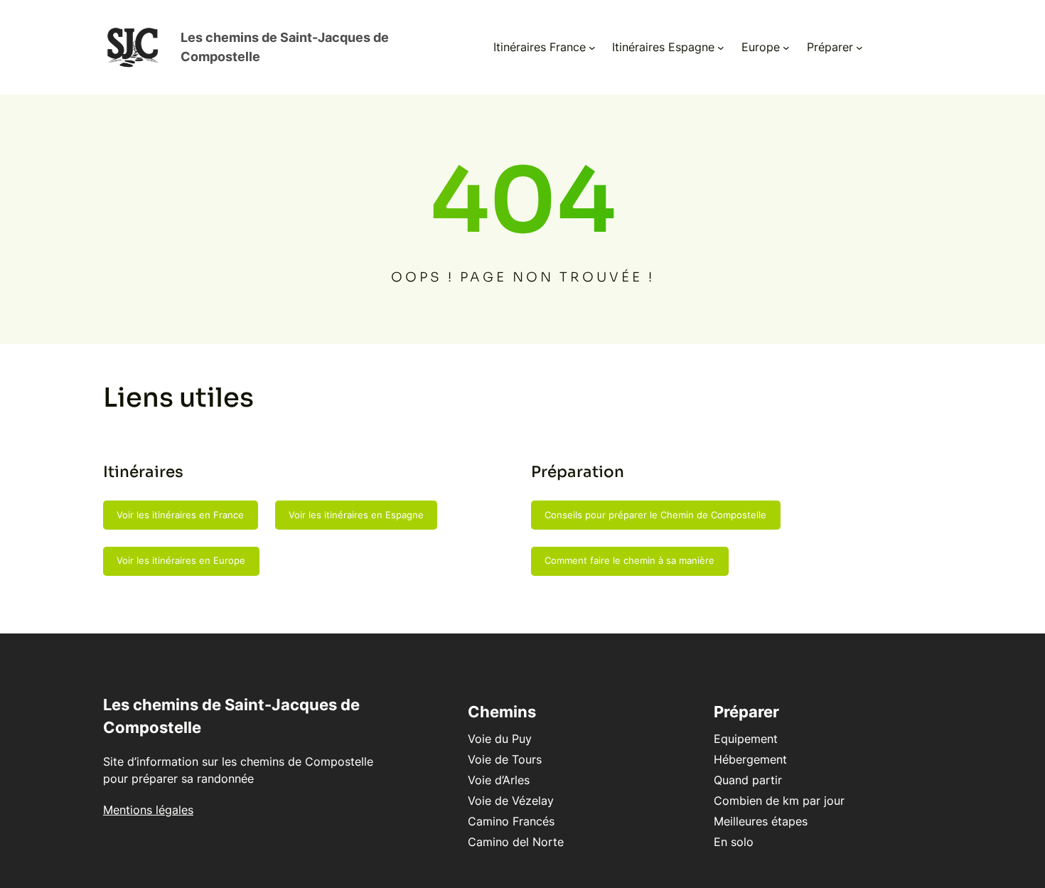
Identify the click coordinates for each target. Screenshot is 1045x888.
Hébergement (750, 759)
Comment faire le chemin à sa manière (629, 560)
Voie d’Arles (499, 780)
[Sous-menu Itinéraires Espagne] (720, 47)
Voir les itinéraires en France (180, 514)
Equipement (746, 739)
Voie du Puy (500, 739)
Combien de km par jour (779, 800)
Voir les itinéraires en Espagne (356, 514)
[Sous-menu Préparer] (859, 47)
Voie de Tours (505, 759)
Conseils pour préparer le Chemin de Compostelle (655, 514)
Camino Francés (511, 821)
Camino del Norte (516, 842)
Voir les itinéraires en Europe (181, 560)
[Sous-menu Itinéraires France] (592, 47)
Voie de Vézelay (511, 800)
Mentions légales (148, 810)
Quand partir (748, 780)
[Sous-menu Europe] (786, 47)
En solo (734, 842)
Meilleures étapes (761, 821)
